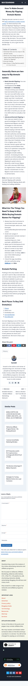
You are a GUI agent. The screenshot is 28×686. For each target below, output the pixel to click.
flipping (5, 351)
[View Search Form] (22, 2)
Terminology (6, 609)
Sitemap (4, 614)
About (3, 598)
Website (4, 540)
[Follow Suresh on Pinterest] (18, 383)
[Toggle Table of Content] (23, 49)
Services (4, 616)
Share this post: (12, 65)
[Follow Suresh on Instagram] (12, 383)
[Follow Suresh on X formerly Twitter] (9, 383)
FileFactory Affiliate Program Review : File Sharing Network (12, 429)
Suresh (14, 363)
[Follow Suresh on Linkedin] (15, 383)
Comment (6, 503)
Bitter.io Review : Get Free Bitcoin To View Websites (21, 393)
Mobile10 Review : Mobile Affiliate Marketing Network (7, 393)
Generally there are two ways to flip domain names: (14, 52)
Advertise (5, 601)
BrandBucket (9, 317)
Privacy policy (6, 603)
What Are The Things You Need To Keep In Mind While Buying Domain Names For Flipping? (14, 57)
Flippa (7, 308)
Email (4, 533)
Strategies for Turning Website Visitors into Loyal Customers (13, 479)
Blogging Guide (7, 606)
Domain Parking (8, 61)
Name (4, 525)
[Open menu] (25, 3)
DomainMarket (10, 315)
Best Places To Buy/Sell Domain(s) (14, 63)
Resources (5, 611)
